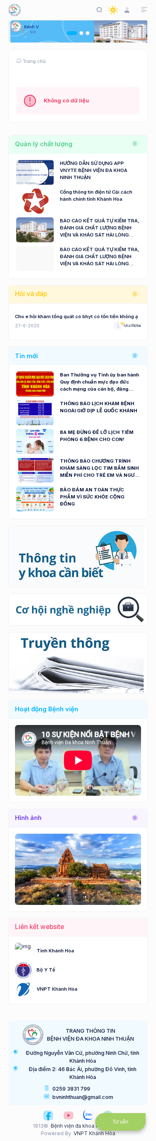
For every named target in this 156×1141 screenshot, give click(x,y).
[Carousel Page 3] (87, 33)
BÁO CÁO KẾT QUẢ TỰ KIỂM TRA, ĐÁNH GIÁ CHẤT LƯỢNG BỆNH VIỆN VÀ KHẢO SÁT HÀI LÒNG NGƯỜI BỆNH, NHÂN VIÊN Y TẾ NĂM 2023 (99, 257)
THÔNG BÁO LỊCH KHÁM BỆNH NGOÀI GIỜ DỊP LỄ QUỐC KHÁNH (98, 407)
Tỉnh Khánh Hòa (55, 951)
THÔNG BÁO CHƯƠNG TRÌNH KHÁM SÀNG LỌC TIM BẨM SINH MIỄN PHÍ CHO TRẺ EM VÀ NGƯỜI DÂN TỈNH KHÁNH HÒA (99, 468)
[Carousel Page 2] (81, 33)
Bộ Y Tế (46, 970)
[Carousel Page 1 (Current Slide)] (72, 33)
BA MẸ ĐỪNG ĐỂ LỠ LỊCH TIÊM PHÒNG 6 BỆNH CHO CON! (97, 435)
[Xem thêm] (135, 144)
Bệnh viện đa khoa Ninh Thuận (87, 1126)
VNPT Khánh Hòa (57, 989)
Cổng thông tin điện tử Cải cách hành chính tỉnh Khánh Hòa (96, 195)
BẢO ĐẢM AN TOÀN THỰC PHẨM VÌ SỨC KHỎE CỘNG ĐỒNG (92, 497)
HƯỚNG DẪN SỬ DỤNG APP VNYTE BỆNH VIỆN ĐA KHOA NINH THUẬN (93, 170)
